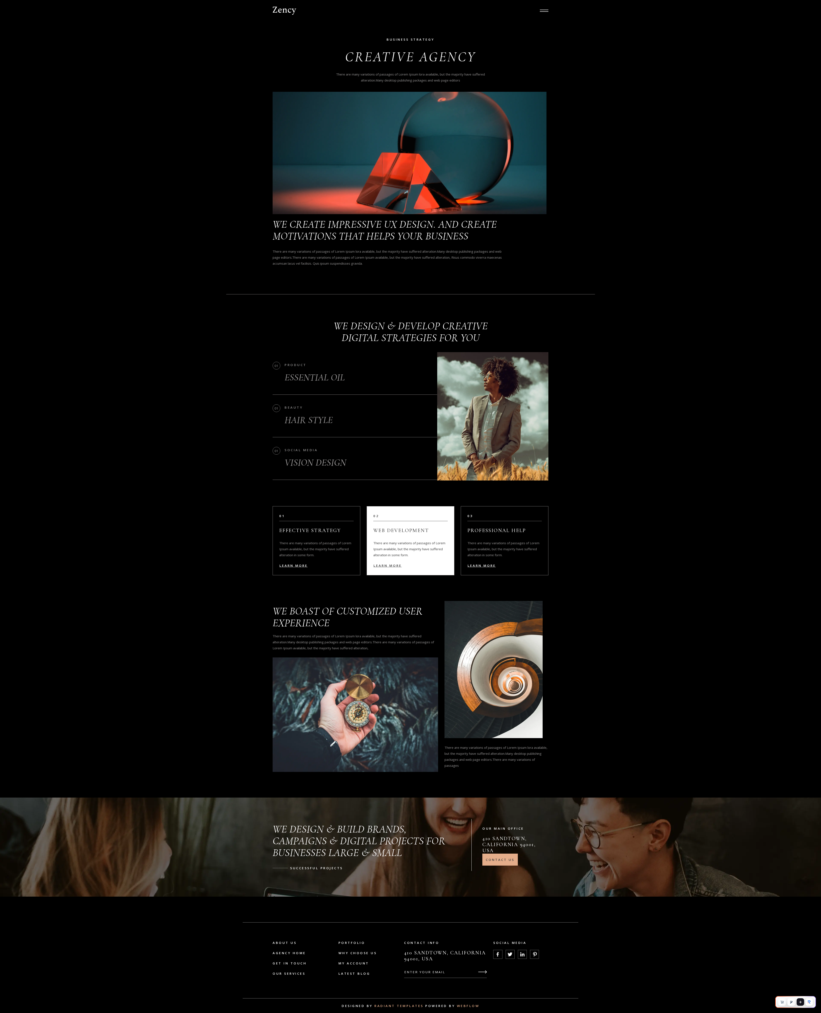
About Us (285, 942)
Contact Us (500, 859)
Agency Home (289, 953)
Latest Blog (354, 973)
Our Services (289, 973)
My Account (353, 963)
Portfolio (351, 942)
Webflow (468, 1006)
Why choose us (357, 953)
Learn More (293, 565)
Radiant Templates (399, 1006)
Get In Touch (290, 963)
